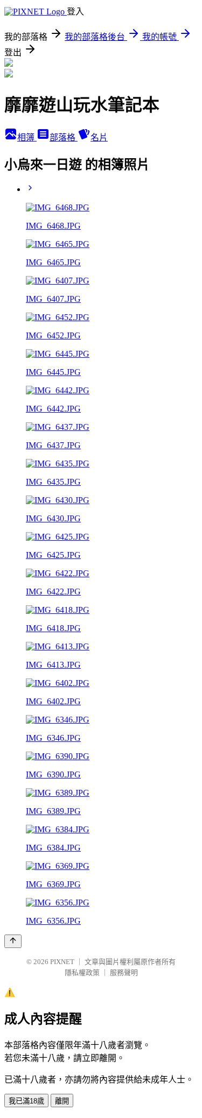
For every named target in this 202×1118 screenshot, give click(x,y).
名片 (99, 137)
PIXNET (62, 962)
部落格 (64, 137)
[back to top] (13, 941)
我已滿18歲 (26, 1101)
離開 (62, 1101)
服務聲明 (124, 972)
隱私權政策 (82, 972)
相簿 (27, 137)
